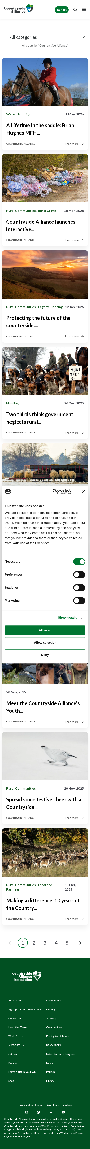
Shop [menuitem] (11, 1081)
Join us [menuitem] (12, 1054)
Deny (45, 655)
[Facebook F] (51, 1112)
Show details (67, 617)
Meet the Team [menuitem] (17, 1027)
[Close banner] (83, 491)
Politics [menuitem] (50, 1072)
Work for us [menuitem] (15, 1036)
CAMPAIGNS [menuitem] (53, 1001)
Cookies (67, 1105)
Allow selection (45, 642)
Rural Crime (47, 210)
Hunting (24, 114)
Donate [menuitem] (12, 1063)
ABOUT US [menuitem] (14, 1001)
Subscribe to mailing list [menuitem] (60, 1054)
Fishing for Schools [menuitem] (57, 1036)
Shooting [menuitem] (51, 1018)
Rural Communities (21, 210)
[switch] (79, 574)
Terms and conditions (30, 1105)
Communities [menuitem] (54, 1027)
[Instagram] (27, 1112)
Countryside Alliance (20, 143)
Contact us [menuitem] (14, 1018)
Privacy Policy (52, 1105)
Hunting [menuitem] (50, 1009)
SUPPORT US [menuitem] (16, 1045)
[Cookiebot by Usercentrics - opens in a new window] (53, 491)
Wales (11, 114)
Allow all (45, 630)
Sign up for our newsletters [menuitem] (24, 1009)
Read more (72, 143)
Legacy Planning (50, 307)
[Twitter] (39, 1112)
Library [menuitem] (50, 1081)
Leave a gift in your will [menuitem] (22, 1072)
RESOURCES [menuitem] (53, 1045)
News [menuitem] (49, 1063)
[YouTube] (63, 1112)
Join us (62, 10)
